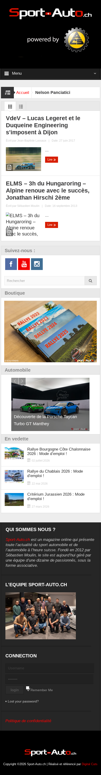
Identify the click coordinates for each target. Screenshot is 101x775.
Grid (10, 107)
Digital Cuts (89, 764)
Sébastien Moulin (28, 206)
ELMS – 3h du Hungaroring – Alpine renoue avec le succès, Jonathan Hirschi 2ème (47, 190)
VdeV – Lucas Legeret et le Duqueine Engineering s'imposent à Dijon (43, 125)
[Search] (91, 280)
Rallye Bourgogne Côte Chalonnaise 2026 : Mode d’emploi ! (58, 451)
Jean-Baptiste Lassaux (31, 140)
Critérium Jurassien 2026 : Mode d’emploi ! (56, 496)
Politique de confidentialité (28, 721)
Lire (50, 159)
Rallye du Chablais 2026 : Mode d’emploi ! (55, 473)
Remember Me (42, 690)
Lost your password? (23, 701)
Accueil (22, 92)
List (21, 108)
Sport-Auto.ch (18, 539)
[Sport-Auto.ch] (50, 13)
